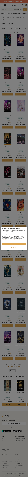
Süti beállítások (13, 247)
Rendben (14, 244)
